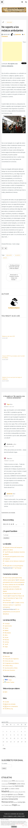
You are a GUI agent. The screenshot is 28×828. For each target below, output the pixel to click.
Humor (6, 628)
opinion (10, 794)
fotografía (10, 786)
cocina (16, 781)
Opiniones (15, 794)
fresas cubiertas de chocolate (12, 584)
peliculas (4, 796)
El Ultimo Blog (8, 665)
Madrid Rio (11, 791)
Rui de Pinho (7, 602)
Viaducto (10, 805)
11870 (5, 692)
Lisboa (17, 788)
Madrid (6, 630)
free (13, 786)
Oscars (6, 637)
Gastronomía (8, 626)
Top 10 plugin (17, 568)
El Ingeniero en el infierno (11, 663)
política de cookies (19, 824)
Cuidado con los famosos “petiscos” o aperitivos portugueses (13, 605)
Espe (8, 404)
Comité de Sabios (5, 783)
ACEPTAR (14, 826)
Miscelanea (9, 22)
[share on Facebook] (3, 248)
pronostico (22, 796)
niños (6, 635)
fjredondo (18, 34)
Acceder (6, 702)
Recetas (6, 639)
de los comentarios (11, 706)
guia (6, 788)
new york (21, 791)
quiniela (5, 799)
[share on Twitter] (6, 248)
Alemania (6, 781)
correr (18, 784)
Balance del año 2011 (8, 336)
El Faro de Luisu (8, 661)
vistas (19, 805)
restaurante (13, 799)
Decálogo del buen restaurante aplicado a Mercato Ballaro (14, 266)
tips (24, 802)
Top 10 (6, 644)
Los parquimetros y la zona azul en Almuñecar (11, 612)
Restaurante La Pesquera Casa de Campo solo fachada (14, 277)
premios (17, 796)
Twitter (12, 682)
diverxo (7, 786)
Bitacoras (7, 656)
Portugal (8, 796)
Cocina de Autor (21, 781)
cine (13, 781)
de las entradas (9, 704)
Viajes (6, 646)
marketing (16, 791)
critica (23, 784)
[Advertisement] (12, 51)
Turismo (6, 805)
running (6, 642)
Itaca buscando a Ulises (11, 668)
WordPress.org (8, 708)
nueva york (4, 794)
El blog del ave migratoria (11, 658)
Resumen (15, 802)
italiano (13, 788)
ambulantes (9, 255)
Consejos (7, 623)
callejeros (17, 255)
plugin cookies (24, 825)
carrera (9, 781)
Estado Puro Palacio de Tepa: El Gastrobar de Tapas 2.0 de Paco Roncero (13, 598)
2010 (2, 781)
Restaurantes (7, 802)
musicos (5, 257)
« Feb (4, 748)
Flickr (10, 680)
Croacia (3, 786)
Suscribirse (6, 538)
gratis (3, 788)
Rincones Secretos (9, 670)
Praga (12, 796)
